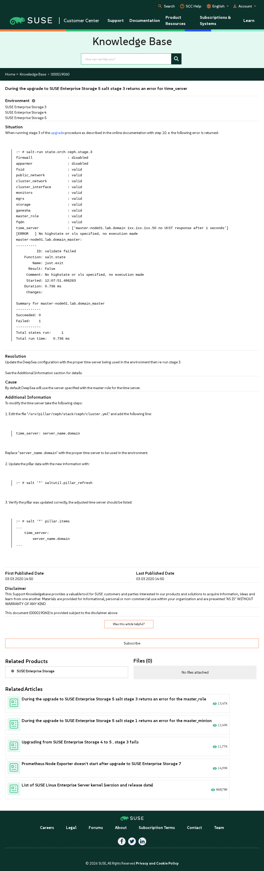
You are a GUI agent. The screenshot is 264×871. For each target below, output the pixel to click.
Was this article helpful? (129, 624)
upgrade (57, 133)
